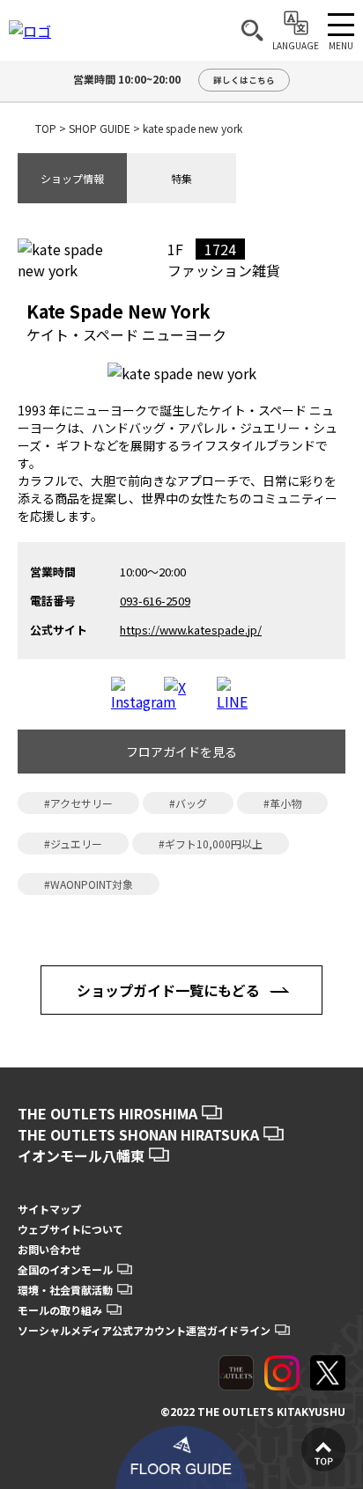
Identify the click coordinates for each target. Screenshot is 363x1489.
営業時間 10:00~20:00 (174, 78)
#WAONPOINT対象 (88, 884)
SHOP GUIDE (99, 128)
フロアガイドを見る (181, 751)
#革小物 (282, 803)
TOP (45, 128)
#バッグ (188, 803)
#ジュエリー (73, 843)
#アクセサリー (78, 803)
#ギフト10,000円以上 (211, 843)
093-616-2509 (155, 600)
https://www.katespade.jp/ (191, 629)
